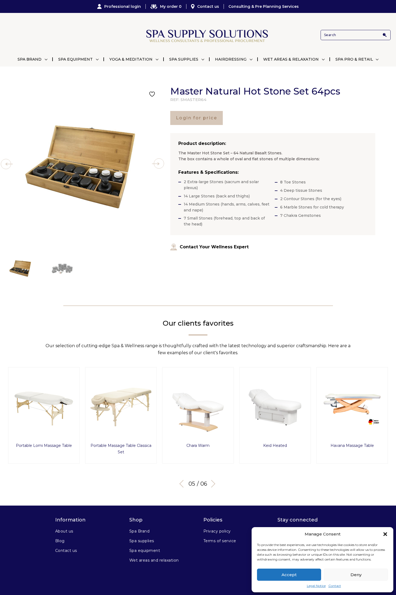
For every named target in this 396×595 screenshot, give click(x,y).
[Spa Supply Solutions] (206, 35)
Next (211, 484)
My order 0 (171, 6)
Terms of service (219, 540)
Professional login (122, 6)
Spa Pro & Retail (354, 59)
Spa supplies (141, 540)
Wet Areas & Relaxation (291, 59)
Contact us (208, 6)
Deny (356, 574)
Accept (289, 574)
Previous (183, 484)
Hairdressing (230, 59)
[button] (385, 534)
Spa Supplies (183, 59)
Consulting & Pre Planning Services (263, 6)
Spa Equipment (75, 59)
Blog (60, 540)
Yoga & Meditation (130, 59)
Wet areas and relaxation (154, 560)
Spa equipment (144, 550)
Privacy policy (217, 531)
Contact (334, 586)
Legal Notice (316, 586)
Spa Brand (29, 59)
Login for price (196, 117)
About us (64, 531)
